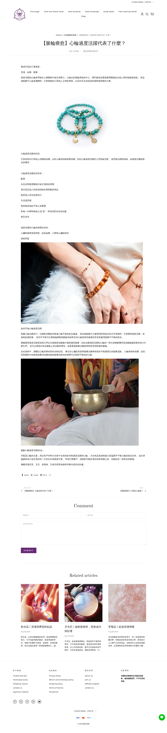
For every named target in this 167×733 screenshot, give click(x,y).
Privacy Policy (55, 676)
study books (108, 11)
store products (74, 11)
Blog (84, 16)
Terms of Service (56, 688)
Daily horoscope (92, 11)
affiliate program (92, 684)
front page (34, 11)
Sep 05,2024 (69, 636)
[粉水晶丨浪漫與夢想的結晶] (40, 603)
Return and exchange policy (61, 680)
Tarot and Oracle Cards (54, 11)
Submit (29, 550)
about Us (89, 676)
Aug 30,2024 (113, 632)
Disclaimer (53, 692)
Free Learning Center (127, 11)
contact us (17, 688)
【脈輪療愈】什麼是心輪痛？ (131, 491)
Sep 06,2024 (25, 632)
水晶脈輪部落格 (70, 35)
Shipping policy (56, 684)
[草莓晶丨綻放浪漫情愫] (127, 603)
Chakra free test (20, 676)
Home (59, 35)
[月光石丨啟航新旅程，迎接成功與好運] (83, 603)
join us (88, 680)
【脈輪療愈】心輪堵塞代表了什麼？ (38, 491)
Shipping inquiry (20, 684)
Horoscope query (20, 680)
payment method (20, 692)
